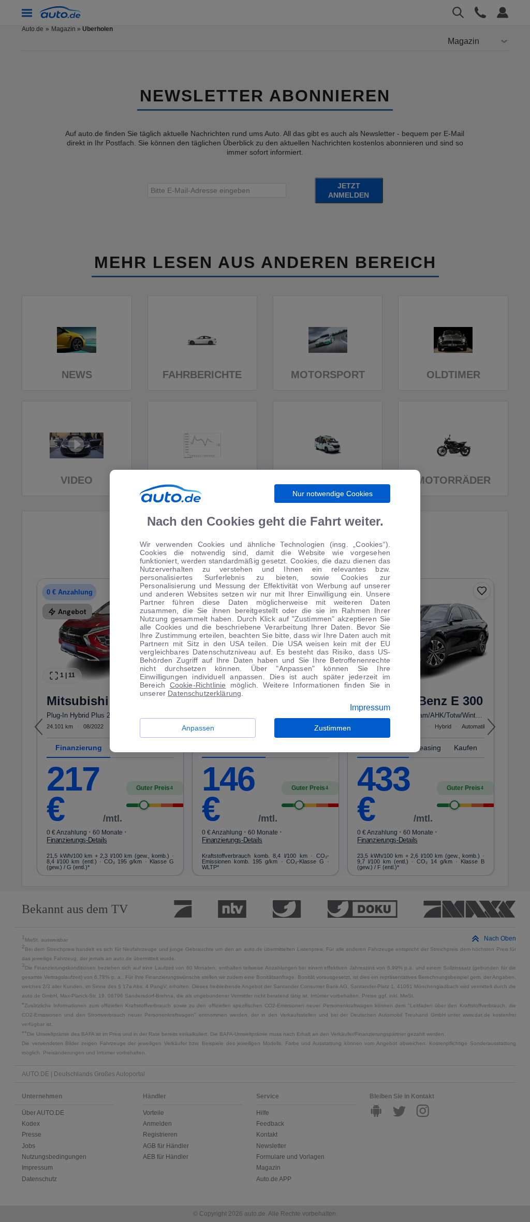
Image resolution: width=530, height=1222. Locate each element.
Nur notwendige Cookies (332, 493)
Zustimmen (332, 728)
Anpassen (198, 728)
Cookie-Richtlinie (198, 685)
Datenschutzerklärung (204, 693)
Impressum (370, 708)
